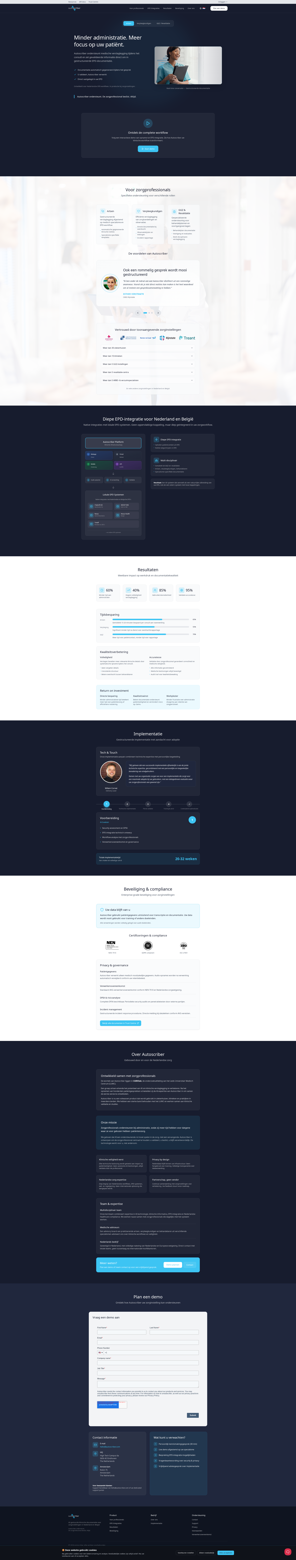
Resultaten (167, 8)
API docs (82, 2)
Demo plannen (172, 1264)
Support (195, 1523)
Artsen (128, 23)
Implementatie (156, 1523)
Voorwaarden (197, 1531)
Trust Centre (93, 2)
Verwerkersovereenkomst (201, 1534)
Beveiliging (179, 8)
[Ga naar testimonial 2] (149, 313)
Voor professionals (137, 8)
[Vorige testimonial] (138, 313)
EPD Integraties (154, 8)
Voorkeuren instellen (186, 1553)
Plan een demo (219, 8)
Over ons (191, 8)
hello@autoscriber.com (110, 1446)
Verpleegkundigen (144, 23)
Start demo (150, 149)
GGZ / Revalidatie (163, 23)
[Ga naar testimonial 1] (145, 313)
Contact (189, 1265)
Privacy (194, 1527)
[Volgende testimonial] (158, 313)
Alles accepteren (225, 1553)
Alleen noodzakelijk (206, 1553)
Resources (72, 2)
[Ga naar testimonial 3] (152, 313)
